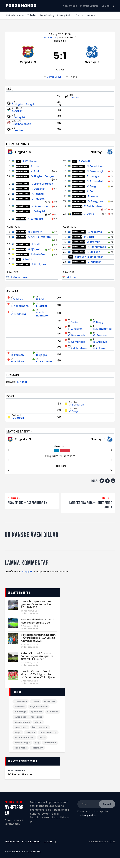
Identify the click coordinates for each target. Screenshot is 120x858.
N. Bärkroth (35, 232)
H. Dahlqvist (38, 189)
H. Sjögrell (34, 249)
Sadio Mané (21, 747)
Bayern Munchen (39, 706)
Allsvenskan (21, 701)
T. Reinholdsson (21, 124)
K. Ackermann (40, 206)
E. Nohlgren (39, 264)
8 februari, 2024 (29, 626)
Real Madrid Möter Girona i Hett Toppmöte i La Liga (37, 621)
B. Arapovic (95, 232)
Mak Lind (72, 277)
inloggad (27, 571)
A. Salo (91, 191)
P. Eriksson (93, 252)
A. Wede (93, 196)
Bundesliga (20, 711)
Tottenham (37, 747)
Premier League (22, 742)
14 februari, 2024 (30, 610)
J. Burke (74, 97)
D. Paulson (18, 130)
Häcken (38, 722)
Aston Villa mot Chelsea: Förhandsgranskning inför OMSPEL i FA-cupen (37, 656)
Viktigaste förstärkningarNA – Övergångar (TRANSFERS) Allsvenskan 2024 (38, 637)
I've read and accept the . (94, 813)
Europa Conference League (28, 716)
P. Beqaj (89, 237)
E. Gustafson (38, 254)
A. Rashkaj (38, 194)
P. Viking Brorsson (42, 184)
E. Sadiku (37, 244)
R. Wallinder (29, 161)
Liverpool (30, 732)
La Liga (18, 732)
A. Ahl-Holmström (39, 237)
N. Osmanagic (95, 171)
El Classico (52, 711)
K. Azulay (17, 111)
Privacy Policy (88, 815)
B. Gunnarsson (19, 277)
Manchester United (24, 737)
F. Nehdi (22, 382)
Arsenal (35, 701)
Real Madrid (50, 742)
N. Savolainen (95, 166)
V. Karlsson (94, 262)
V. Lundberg (35, 219)
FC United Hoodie (20, 774)
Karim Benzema (40, 727)
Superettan (50, 37)
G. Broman (93, 242)
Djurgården (36, 711)
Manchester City (48, 732)
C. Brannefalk (95, 181)
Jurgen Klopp (21, 727)
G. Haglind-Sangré (23, 104)
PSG (37, 742)
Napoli (42, 737)
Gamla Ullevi (54, 76)
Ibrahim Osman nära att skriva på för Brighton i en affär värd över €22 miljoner (38, 674)
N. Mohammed (97, 247)
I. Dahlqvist (18, 117)
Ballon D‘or (49, 701)
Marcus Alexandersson (89, 257)
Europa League (22, 722)
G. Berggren (95, 201)
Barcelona (20, 706)
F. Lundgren (94, 176)
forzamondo (31, 613)
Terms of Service (31, 851)
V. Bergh (92, 186)
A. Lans (35, 166)
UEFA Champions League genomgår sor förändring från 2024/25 (36, 604)
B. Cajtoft (84, 161)
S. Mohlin (27, 259)
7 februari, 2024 (29, 662)
